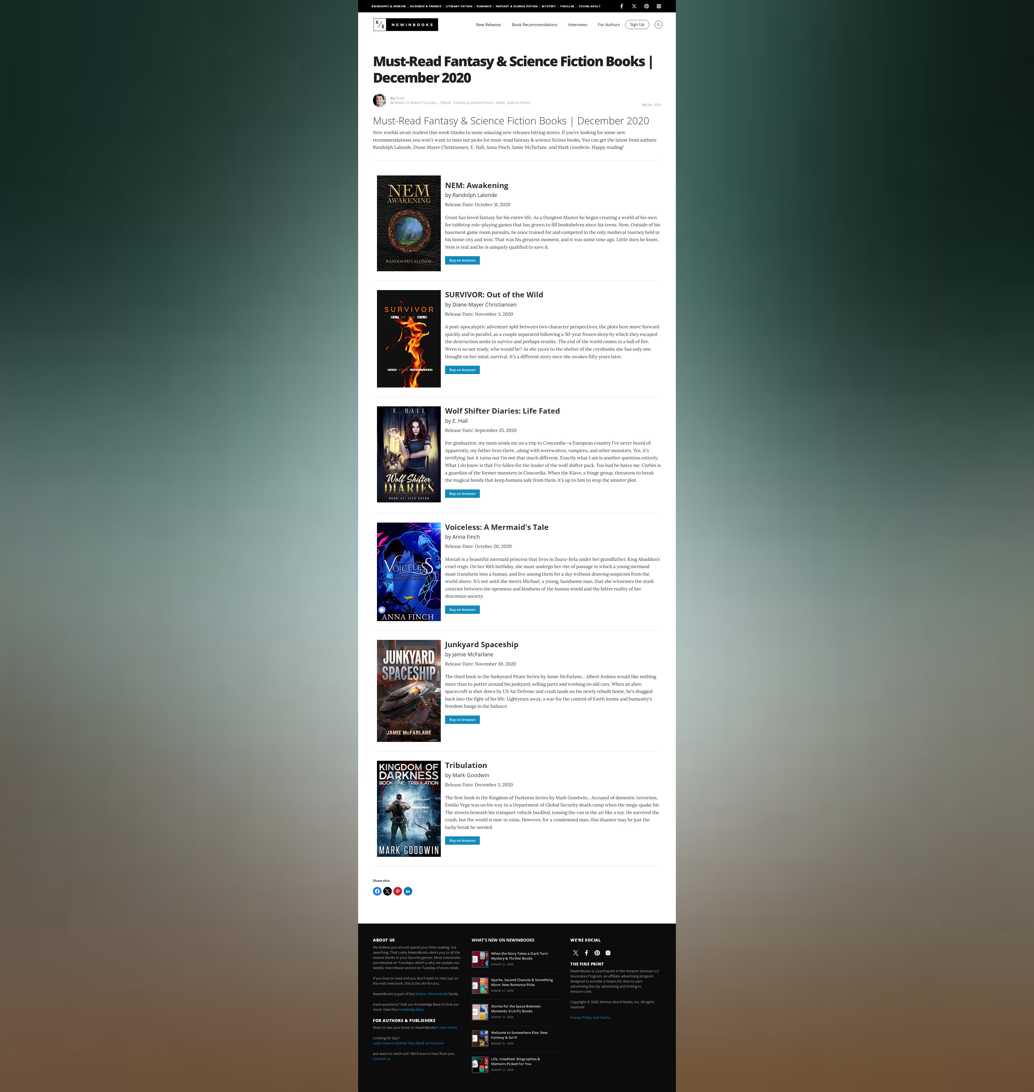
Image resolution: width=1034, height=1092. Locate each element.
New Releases (488, 24)
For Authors (609, 24)
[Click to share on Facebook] (377, 891)
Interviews (577, 24)
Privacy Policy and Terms (590, 1017)
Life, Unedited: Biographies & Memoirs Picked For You (515, 1061)
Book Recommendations (534, 24)
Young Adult (590, 6)
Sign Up (637, 24)
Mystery (549, 6)
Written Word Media (431, 993)
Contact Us (381, 1058)
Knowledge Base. (411, 1009)
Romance (484, 6)
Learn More (447, 1027)
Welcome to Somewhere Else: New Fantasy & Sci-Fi (519, 1035)
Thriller (567, 6)
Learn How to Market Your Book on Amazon (408, 1043)
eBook (446, 102)
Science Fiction (518, 102)
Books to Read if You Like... (416, 102)
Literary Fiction (459, 6)
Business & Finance (425, 6)
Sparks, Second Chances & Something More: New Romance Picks (522, 982)
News (500, 102)
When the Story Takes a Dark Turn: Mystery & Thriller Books (520, 956)
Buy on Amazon (462, 260)
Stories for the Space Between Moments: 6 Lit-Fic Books (516, 1008)
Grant (400, 98)
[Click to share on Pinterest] (397, 891)
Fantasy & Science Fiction (517, 6)
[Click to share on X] (387, 891)
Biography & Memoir (389, 6)
